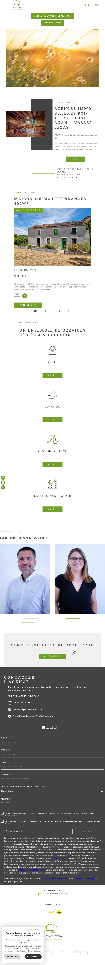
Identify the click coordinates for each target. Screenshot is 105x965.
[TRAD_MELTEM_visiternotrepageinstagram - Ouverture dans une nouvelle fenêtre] (3, 483)
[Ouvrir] (87, 5)
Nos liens (71, 953)
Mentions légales (89, 951)
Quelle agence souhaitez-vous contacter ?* (23, 787)
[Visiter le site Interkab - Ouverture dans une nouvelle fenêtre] (48, 912)
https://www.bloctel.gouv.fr (32, 870)
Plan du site (77, 951)
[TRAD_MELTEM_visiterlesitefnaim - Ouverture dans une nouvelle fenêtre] (59, 912)
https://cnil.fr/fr (59, 858)
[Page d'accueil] (18, 5)
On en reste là (33, 930)
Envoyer (87, 831)
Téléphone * (7, 774)
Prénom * (5, 750)
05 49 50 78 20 (21, 703)
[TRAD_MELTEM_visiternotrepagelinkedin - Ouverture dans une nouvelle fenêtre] (3, 487)
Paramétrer (12, 956)
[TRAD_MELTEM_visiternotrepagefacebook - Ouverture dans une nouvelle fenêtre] (3, 477)
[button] (48, 77)
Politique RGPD (81, 953)
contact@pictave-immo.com (28, 709)
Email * (4, 762)
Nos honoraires (65, 951)
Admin (63, 953)
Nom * (4, 738)
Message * (6, 799)
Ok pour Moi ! (33, 956)
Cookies (91, 953)
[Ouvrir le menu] (96, 5)
